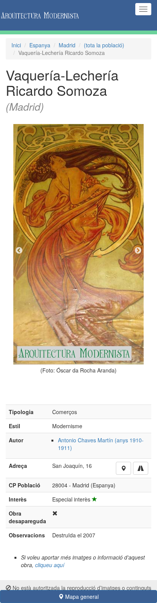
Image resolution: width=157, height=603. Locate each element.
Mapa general (81, 596)
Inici (16, 45)
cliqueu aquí (49, 565)
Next (138, 251)
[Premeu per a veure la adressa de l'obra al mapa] (123, 468)
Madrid (67, 45)
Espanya (39, 45)
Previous (19, 251)
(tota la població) (104, 45)
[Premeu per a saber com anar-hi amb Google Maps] (140, 468)
